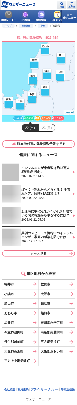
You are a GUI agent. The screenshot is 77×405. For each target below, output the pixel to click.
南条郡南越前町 (52, 332)
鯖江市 (45, 303)
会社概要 (9, 389)
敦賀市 (45, 284)
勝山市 (9, 303)
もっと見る (39, 253)
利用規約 (23, 389)
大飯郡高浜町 (14, 351)
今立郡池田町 (14, 332)
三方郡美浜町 (50, 341)
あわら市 (10, 313)
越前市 (45, 313)
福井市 (9, 284)
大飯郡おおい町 (52, 351)
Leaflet (69, 112)
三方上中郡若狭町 (17, 361)
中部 (43, 26)
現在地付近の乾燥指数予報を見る (41, 143)
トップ (8, 26)
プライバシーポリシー (45, 389)
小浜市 (9, 294)
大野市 (45, 294)
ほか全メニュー (69, 16)
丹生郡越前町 (14, 341)
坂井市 (9, 322)
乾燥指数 (26, 26)
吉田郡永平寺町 (52, 322)
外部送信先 (68, 389)
